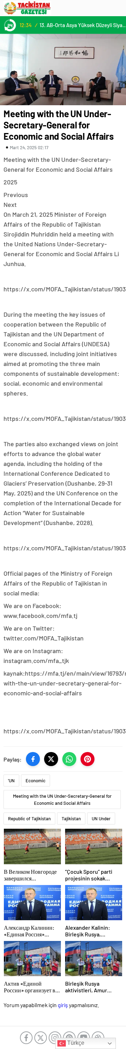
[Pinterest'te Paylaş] (87, 759)
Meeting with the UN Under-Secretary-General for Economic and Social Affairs (62, 799)
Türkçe (75, 1043)
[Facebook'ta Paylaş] (33, 759)
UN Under (101, 818)
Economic (36, 780)
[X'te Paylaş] (51, 759)
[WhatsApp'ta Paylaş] (69, 759)
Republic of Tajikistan (29, 818)
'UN (11, 780)
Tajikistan (71, 818)
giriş (63, 1004)
